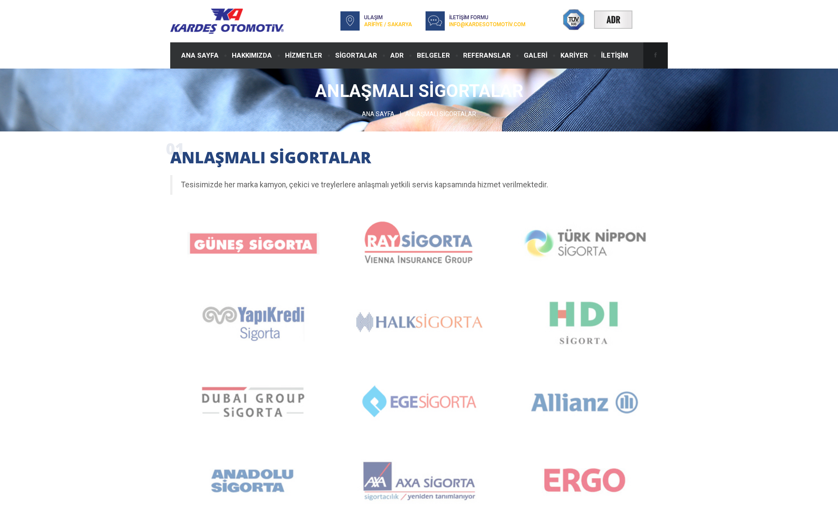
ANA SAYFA (200, 55)
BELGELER (433, 55)
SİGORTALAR (356, 55)
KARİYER (574, 55)
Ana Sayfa (378, 113)
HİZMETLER (303, 55)
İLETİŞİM (614, 55)
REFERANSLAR (487, 55)
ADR (397, 55)
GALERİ (535, 55)
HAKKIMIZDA (252, 55)
